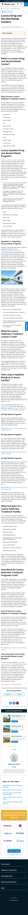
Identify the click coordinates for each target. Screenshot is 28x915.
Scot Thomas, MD (10, 27)
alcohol (5, 71)
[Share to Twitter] (10, 703)
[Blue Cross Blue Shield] (20, 833)
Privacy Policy (14, 897)
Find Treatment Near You (14, 854)
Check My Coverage (14, 851)
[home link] (1, 8)
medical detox (5, 347)
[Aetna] (7, 826)
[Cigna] (20, 841)
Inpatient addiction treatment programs (11, 160)
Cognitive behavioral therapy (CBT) (12, 182)
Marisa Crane (19, 26)
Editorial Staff (8, 26)
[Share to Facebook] (14, 703)
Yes (9, 694)
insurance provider (18, 408)
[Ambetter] (20, 826)
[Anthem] (7, 833)
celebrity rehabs (5, 87)
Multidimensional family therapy (11, 198)
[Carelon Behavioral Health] (7, 841)
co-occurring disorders (15, 364)
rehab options (6, 8)
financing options (15, 639)
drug (24, 70)
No (20, 694)
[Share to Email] (17, 703)
